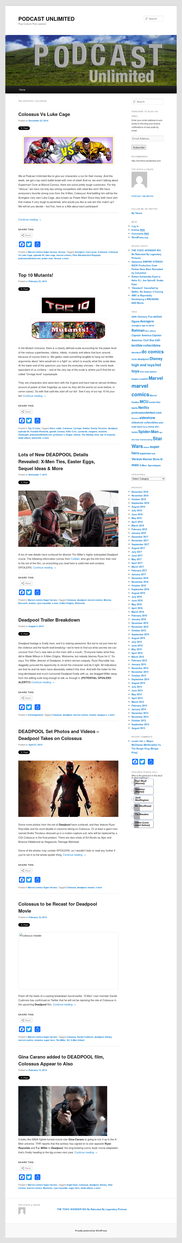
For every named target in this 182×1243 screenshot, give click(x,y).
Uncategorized (35, 714)
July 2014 (137, 686)
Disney (108, 1036)
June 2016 (137, 600)
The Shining (87, 434)
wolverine (36, 437)
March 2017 (138, 566)
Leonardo (82, 431)
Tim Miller (61, 1040)
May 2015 (137, 649)
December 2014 (140, 668)
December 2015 (140, 623)
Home (22, 89)
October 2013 (139, 720)
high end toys (143, 364)
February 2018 (139, 529)
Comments (140, 233)
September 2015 (140, 634)
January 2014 (139, 709)
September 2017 (140, 544)
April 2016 (137, 608)
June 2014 (137, 690)
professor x (59, 434)
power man (47, 258)
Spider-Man (148, 431)
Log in (135, 226)
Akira (52, 428)
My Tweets (137, 213)
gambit (52, 431)
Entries (138, 230)
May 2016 (137, 604)
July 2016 (137, 596)
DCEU (134, 359)
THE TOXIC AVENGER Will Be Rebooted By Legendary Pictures (146, 254)
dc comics (152, 351)
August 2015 (138, 638)
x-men (65, 258)
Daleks (86, 428)
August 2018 (138, 506)
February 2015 (139, 660)
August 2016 (138, 593)
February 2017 (139, 570)
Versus (61, 252)
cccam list (137, 741)
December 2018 (140, 491)
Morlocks (47, 1188)
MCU (144, 401)
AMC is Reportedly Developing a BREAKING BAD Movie (145, 299)
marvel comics (63, 255)
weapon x (102, 714)
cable (58, 428)
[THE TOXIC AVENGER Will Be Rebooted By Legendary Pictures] (139, 180)
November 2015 (140, 626)
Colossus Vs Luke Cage (44, 114)
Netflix (143, 407)
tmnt (96, 434)
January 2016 (139, 619)
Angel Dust (72, 1184)
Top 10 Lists (34, 428)
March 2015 (138, 656)
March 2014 (138, 701)
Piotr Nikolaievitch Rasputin (87, 255)
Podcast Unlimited (142, 196)
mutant (32, 603)
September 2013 (140, 724)
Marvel (156, 378)
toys (153, 453)
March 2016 (138, 611)
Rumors (135, 418)
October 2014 (139, 675)
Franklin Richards (39, 431)
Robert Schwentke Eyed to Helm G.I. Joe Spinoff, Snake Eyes (147, 280)
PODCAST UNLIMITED (46, 18)
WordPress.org (140, 237)
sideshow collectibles (145, 422)
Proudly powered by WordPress (91, 1230)
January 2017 (139, 574)
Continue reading (29, 219)
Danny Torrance (99, 428)
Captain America (141, 335)
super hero (49, 1040)
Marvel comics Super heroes (42, 252)
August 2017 (138, 548)
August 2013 (138, 728)
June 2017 (137, 555)
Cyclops (77, 428)
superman (145, 453)
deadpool (112, 428)
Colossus (102, 252)
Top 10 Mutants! (35, 275)
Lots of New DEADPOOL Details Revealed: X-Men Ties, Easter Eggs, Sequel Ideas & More (56, 461)
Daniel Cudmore (85, 1036)
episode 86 (23, 431)
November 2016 (140, 581)
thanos (77, 434)
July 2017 (137, 551)
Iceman (61, 431)
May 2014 (137, 694)
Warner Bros (151, 459)
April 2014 (137, 698)
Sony (145, 426)
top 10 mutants (107, 434)
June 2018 (137, 514)
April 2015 (137, 653)
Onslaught (23, 434)
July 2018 (137, 510)
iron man (144, 371)
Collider (75, 559)
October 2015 (139, 630)
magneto (93, 431)
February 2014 (139, 705)
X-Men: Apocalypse (150, 465)
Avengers (80, 252)
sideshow (147, 417)
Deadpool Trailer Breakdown (49, 619)
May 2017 (137, 559)
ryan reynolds (44, 603)
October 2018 (139, 499)
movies (152, 402)
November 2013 (140, 716)
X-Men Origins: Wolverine (72, 603)
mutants (102, 431)
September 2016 (140, 589)
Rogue (69, 434)
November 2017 (140, 540)
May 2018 (137, 518)
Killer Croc (71, 431)
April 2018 (137, 521)
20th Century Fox (142, 316)
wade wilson (24, 437)
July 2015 (137, 641)
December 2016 (140, 578)
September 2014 (140, 679)
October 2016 (139, 585)
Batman (138, 330)
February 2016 (139, 615)
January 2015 (139, 664)
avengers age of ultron (143, 325)
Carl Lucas (91, 252)
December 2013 (140, 713)
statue (146, 447)
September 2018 (140, 503)
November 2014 (140, 671)
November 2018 (140, 495)
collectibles (151, 345)
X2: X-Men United (75, 1040)
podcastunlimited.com (29, 258)
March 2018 (138, 525)
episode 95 (38, 255)
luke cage (50, 255)
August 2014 (138, 683)
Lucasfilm (143, 378)
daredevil (136, 352)
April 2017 (137, 563)
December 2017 (140, 536)
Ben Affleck (150, 331)
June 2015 (137, 645)
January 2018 (139, 533)
